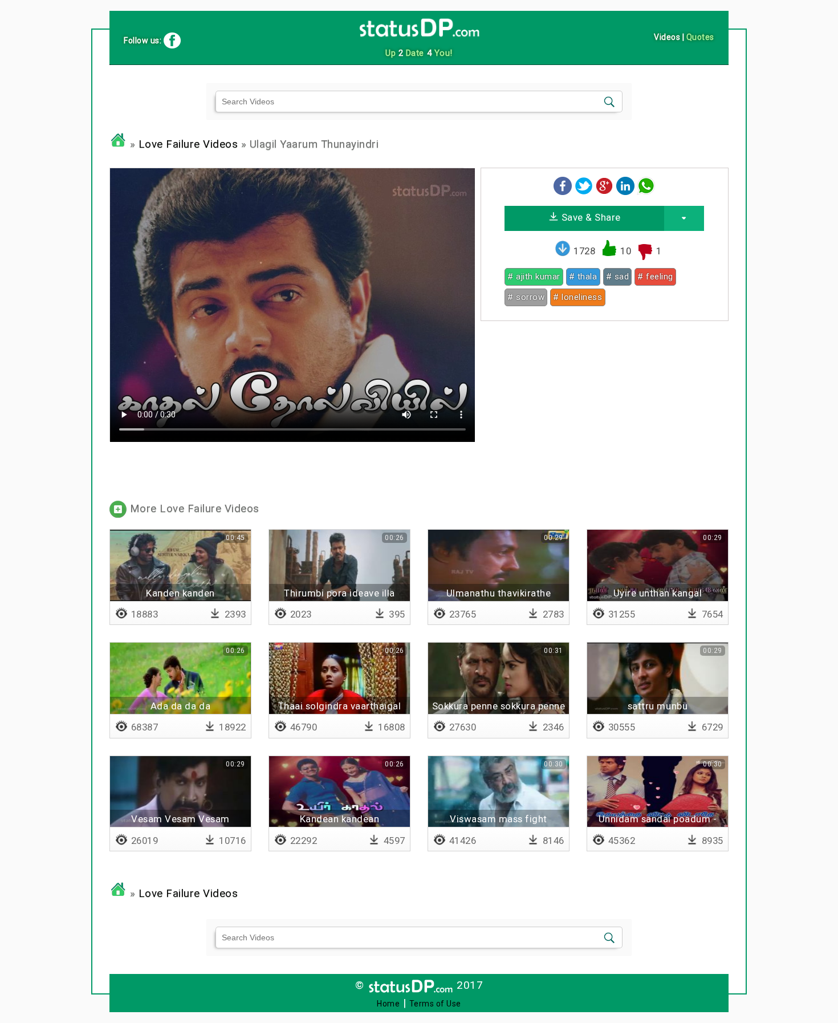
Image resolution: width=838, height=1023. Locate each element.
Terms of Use (435, 1003)
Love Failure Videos (188, 144)
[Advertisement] (605, 409)
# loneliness (577, 297)
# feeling (655, 276)
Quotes (700, 37)
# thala (583, 276)
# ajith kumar (533, 276)
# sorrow (525, 297)
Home (388, 1003)
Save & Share (590, 217)
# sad (617, 276)
